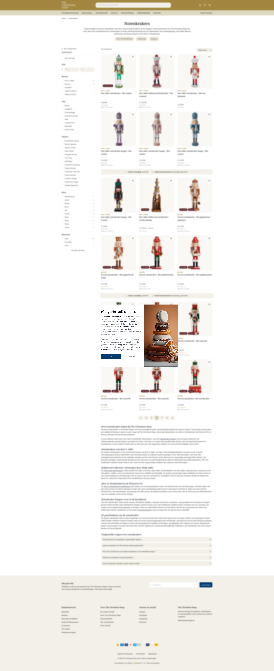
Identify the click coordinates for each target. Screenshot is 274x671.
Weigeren (131, 356)
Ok (111, 356)
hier (117, 339)
